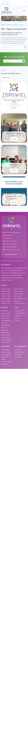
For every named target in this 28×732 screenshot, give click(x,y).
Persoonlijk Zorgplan (20, 352)
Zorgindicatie (18, 357)
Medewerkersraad (5, 313)
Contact (17, 320)
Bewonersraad (4, 311)
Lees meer (14, 107)
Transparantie (4, 357)
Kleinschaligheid (5, 349)
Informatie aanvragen (5, 3)
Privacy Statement (5, 342)
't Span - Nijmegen (18, 293)
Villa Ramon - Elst (5, 303)
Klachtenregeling (5, 332)
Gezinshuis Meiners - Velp (20, 298)
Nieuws (17, 318)
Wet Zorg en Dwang (6, 335)
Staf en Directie (5, 318)
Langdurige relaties (6, 354)
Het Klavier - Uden (5, 293)
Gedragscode (4, 330)
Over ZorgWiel (4, 307)
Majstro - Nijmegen (5, 291)
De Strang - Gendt (18, 291)
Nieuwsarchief (6, 77)
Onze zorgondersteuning (20, 346)
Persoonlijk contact (6, 352)
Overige (16, 307)
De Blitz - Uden (17, 301)
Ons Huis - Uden (18, 296)
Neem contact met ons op (11, 254)
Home (2, 25)
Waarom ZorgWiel (5, 346)
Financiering (18, 349)
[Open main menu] (24, 11)
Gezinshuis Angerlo (6, 298)
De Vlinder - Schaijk (6, 296)
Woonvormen (18, 354)
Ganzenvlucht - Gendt (19, 303)
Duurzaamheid (4, 364)
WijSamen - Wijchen (6, 289)
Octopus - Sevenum (19, 289)
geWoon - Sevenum (6, 301)
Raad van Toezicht (5, 315)
